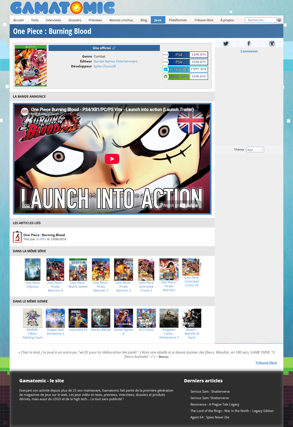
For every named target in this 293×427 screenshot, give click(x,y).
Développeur (81, 66)
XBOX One (178, 76)
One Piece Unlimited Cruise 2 (146, 286)
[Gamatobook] (249, 43)
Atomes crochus (121, 20)
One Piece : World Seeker (78, 285)
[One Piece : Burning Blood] (17, 237)
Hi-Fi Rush (146, 330)
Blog (143, 20)
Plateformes (178, 20)
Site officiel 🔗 (104, 48)
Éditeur (86, 61)
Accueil (18, 20)
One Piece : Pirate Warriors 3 (101, 286)
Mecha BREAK (101, 330)
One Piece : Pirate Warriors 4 (55, 286)
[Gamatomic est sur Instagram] (272, 43)
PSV (178, 61)
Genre (87, 56)
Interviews (53, 20)
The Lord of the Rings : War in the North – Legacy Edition (232, 411)
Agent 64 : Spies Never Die (209, 417)
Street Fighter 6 (123, 332)
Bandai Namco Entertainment (115, 61)
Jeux (158, 20)
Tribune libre (203, 20)
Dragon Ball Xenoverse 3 (55, 332)
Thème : (240, 149)
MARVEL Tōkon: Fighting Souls (33, 333)
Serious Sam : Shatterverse (210, 391)
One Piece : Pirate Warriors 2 (124, 286)
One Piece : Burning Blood (52, 31)
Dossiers (75, 20)
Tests (35, 20)
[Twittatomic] (226, 43)
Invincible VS (78, 330)
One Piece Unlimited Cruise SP (192, 281)
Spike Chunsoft (105, 66)
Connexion (249, 51)
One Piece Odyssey (33, 285)
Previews (95, 20)
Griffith (41, 239)
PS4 (178, 54)
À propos (227, 20)
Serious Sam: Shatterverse (209, 398)
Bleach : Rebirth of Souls (192, 333)
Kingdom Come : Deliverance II (169, 333)
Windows (179, 69)
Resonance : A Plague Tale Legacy (214, 404)
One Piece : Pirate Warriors (169, 286)
